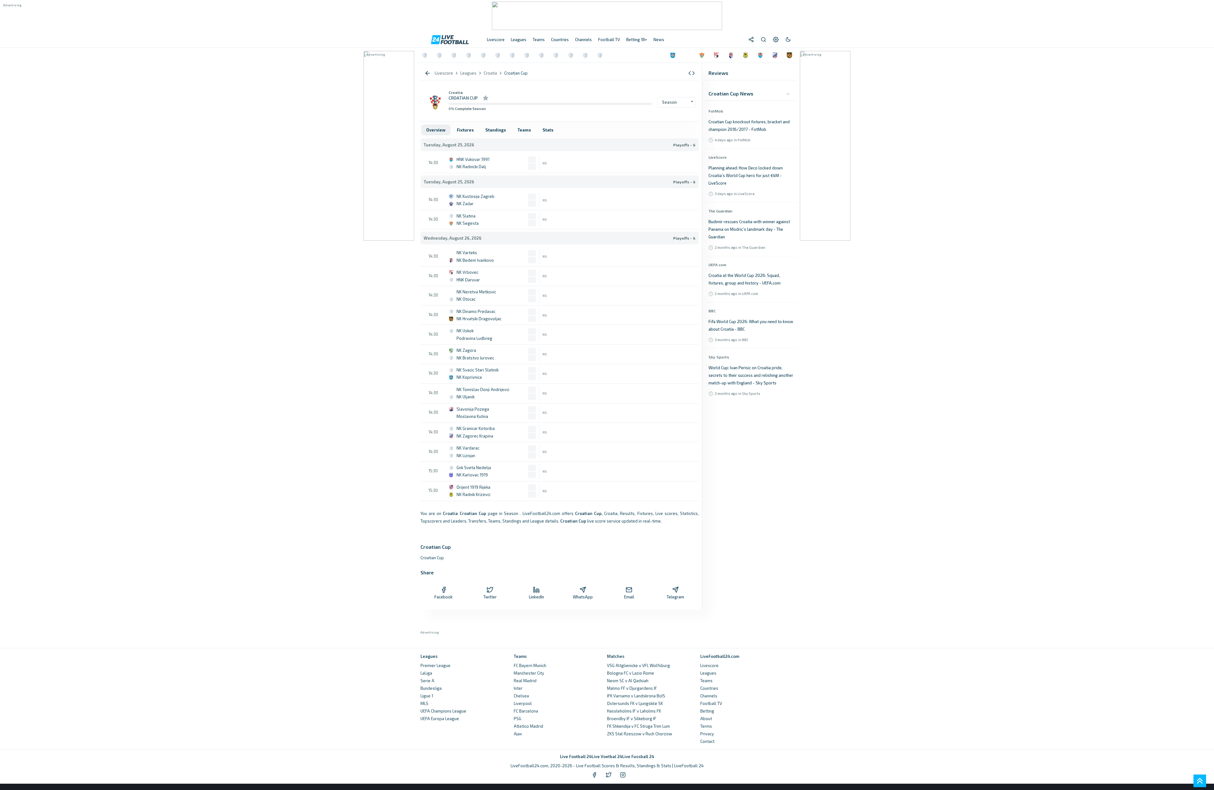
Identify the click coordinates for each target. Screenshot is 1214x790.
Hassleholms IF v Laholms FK (634, 710)
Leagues (708, 673)
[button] (691, 73)
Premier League (435, 665)
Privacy (707, 733)
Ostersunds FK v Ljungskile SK (635, 703)
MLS (424, 703)
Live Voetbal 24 (607, 756)
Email (629, 596)
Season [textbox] (669, 102)
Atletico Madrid (528, 726)
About (706, 718)
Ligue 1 (426, 695)
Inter (518, 688)
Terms (706, 726)
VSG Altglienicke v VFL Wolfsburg (638, 665)
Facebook (443, 596)
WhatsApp (583, 596)
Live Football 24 (576, 756)
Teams (706, 680)
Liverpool (523, 703)
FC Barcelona (526, 710)
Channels (708, 695)
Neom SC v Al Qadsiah (627, 680)
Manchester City (529, 673)
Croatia (456, 92)
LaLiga (426, 673)
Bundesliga (431, 688)
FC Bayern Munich (530, 665)
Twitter (490, 596)
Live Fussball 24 (638, 756)
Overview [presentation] (435, 129)
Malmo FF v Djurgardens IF (632, 688)
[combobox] (677, 102)
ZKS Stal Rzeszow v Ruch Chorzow (639, 733)
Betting (707, 710)
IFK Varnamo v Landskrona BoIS (636, 695)
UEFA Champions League (443, 710)
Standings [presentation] (495, 129)
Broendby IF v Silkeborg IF (631, 718)
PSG (517, 718)
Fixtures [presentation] (465, 129)
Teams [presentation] (524, 129)
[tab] (435, 130)
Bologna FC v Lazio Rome (630, 673)
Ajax (518, 733)
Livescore (709, 665)
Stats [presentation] (548, 129)
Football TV (711, 703)
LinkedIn (536, 596)
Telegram (675, 596)
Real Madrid (525, 680)
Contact (707, 741)
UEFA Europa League (439, 718)
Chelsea (521, 695)
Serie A (427, 680)
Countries (709, 688)
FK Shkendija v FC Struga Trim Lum (638, 726)
